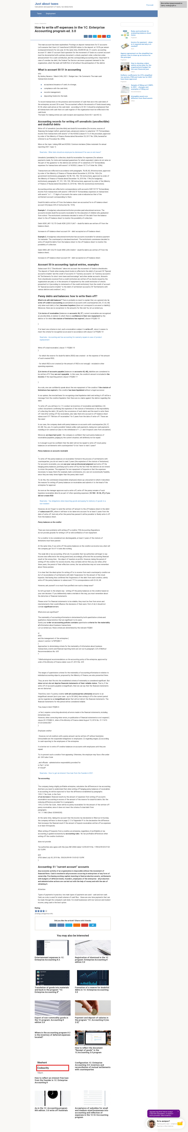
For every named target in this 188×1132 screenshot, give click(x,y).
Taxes (39, 14)
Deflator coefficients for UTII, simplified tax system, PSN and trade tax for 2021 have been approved (136, 77)
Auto (132, 49)
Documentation (136, 91)
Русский (149, 5)
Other (133, 72)
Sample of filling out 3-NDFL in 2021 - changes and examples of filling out (142, 87)
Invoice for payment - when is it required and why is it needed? (142, 44)
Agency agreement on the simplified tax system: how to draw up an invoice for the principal (137, 55)
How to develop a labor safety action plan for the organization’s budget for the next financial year (141, 66)
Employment (51, 14)
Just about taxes (46, 4)
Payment (134, 37)
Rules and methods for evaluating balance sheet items (141, 33)
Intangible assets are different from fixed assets (141, 97)
